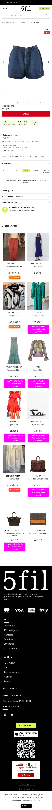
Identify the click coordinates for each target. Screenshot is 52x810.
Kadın (14, 22)
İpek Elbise (14, 425)
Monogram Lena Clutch (38, 533)
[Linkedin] (12, 715)
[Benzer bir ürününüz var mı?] (5, 210)
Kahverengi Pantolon (14, 267)
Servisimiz (8, 639)
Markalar (8, 677)
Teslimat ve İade (11, 672)
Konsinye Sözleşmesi (26, 789)
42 (25, 124)
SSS (6, 668)
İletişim (7, 681)
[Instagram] (6, 715)
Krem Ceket (14, 479)
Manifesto (8, 635)
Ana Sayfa (5, 22)
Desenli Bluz (38, 370)
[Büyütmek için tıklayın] (6, 93)
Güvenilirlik (9, 644)
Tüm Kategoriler (11, 630)
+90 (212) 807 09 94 (12, 695)
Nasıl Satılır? (9, 663)
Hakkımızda (9, 626)
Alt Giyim (22, 22)
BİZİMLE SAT (44, 8)
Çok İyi (33, 124)
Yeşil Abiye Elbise (14, 370)
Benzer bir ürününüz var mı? (22, 208)
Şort (28, 22)
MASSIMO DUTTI (8, 106)
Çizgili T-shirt (14, 316)
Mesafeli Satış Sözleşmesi (26, 785)
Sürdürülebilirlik (11, 648)
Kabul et (26, 806)
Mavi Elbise (38, 267)
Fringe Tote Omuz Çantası (38, 479)
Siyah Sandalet (38, 425)
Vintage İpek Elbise (37, 316)
